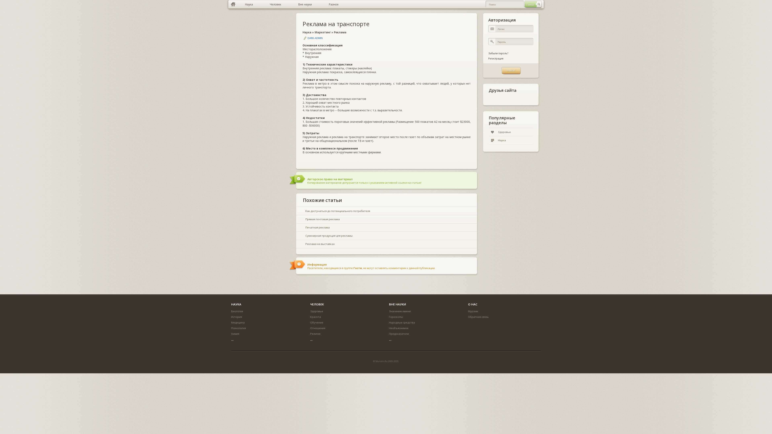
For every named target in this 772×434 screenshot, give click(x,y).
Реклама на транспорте (336, 24)
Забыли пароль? (498, 53)
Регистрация (495, 58)
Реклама (340, 32)
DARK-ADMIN (315, 38)
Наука (307, 32)
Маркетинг (323, 32)
